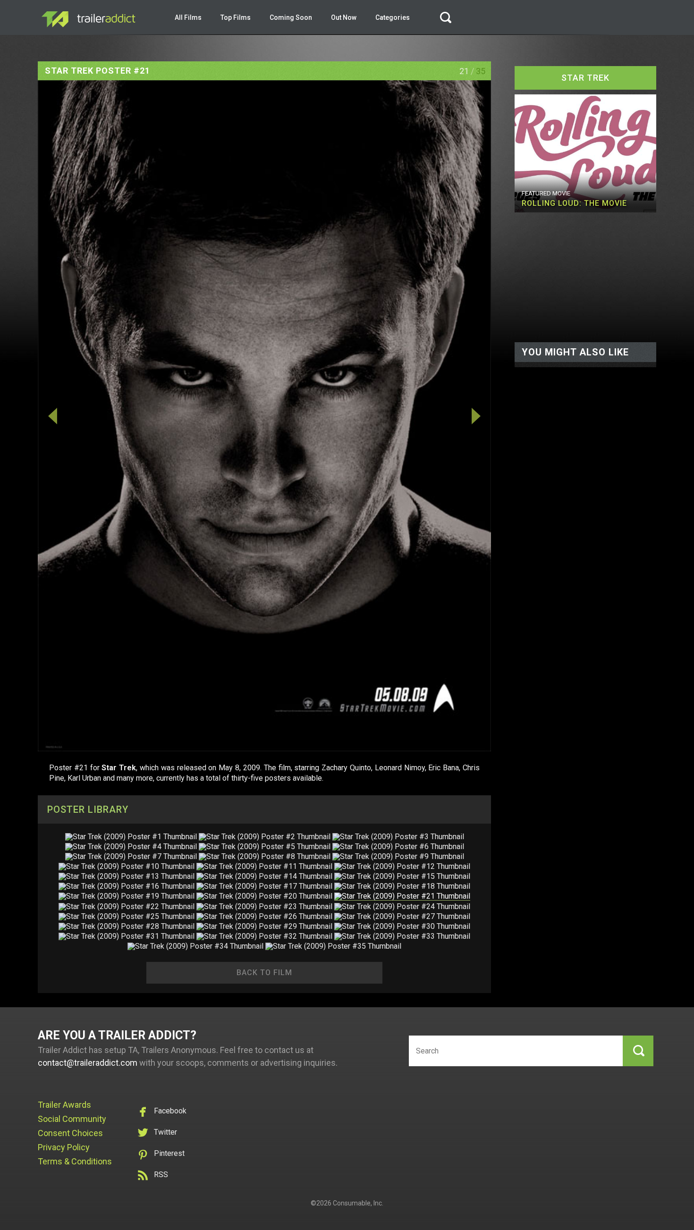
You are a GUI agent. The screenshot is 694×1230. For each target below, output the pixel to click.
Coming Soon (291, 17)
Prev (106, 415)
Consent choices (70, 1133)
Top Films (235, 17)
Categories (392, 17)
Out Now (343, 17)
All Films (188, 17)
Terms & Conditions (75, 1161)
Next (423, 415)
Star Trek (585, 78)
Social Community (72, 1119)
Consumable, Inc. (358, 1203)
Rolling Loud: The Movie (574, 203)
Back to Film (264, 972)
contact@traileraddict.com (87, 1063)
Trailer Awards (64, 1105)
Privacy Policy (64, 1147)
